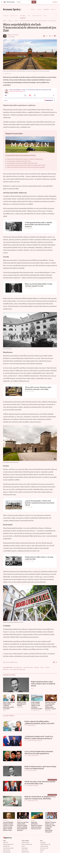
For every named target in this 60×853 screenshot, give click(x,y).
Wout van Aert (25, 850)
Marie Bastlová (33, 800)
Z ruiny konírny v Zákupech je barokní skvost (19, 161)
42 (56, 35)
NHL (41, 852)
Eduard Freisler (33, 785)
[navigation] (2, 2)
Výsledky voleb (6, 846)
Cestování (8, 155)
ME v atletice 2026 (44, 848)
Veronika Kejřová (13, 34)
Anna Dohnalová (33, 755)
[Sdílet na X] (56, 662)
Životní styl (19, 155)
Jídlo (13, 155)
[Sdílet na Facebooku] (54, 662)
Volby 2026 (5, 842)
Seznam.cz (55, 2)
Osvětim (47, 667)
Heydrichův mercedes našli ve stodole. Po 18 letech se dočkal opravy (25, 159)
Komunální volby (6, 852)
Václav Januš (32, 770)
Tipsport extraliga (44, 846)
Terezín (42, 667)
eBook (46, 35)
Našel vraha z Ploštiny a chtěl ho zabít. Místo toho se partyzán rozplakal (26, 167)
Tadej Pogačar (25, 848)
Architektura (26, 155)
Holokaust (36, 667)
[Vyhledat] (34, 2)
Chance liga (42, 842)
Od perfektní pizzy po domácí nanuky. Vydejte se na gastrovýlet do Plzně (26, 165)
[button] (30, 54)
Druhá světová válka (28, 667)
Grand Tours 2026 (25, 852)
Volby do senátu (6, 850)
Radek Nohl (31, 725)
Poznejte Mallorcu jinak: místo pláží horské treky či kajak (22, 163)
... (56, 15)
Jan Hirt (23, 846)
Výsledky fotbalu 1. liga (45, 844)
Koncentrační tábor (17, 667)
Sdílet (52, 35)
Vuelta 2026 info (25, 842)
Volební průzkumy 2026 (8, 844)
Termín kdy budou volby (8, 848)
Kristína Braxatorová (35, 740)
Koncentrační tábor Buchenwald (17, 669)
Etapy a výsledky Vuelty (27, 844)
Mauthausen (6, 669)
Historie (33, 155)
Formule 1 (42, 850)
